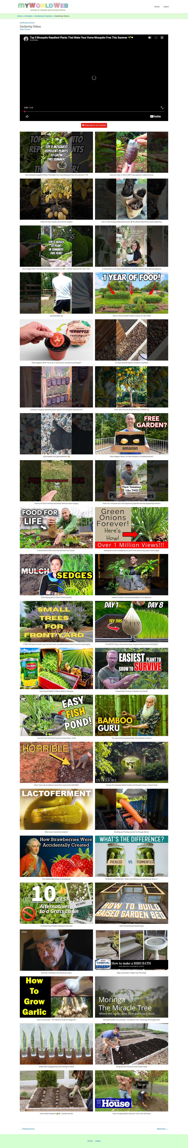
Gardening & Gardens (27, 23)
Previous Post (27, 1129)
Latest (166, 7)
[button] (56, 155)
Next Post (162, 1129)
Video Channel (25, 29)
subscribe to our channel (95, 125)
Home (157, 7)
